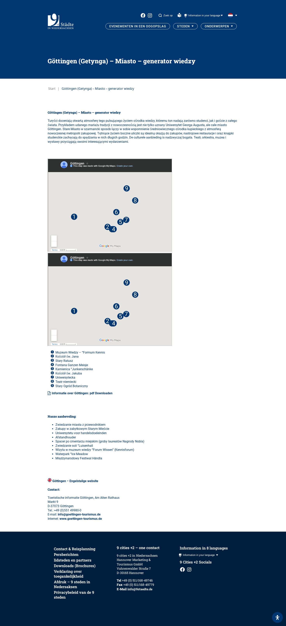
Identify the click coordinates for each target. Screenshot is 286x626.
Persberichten (66, 554)
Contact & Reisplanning (74, 548)
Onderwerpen (217, 26)
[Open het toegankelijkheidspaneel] (277, 617)
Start (51, 88)
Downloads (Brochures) (75, 565)
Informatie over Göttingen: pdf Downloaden (82, 393)
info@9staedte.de (139, 589)
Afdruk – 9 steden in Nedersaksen (72, 584)
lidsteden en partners (72, 560)
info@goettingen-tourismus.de (79, 514)
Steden (183, 26)
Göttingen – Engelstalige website (75, 481)
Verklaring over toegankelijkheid (68, 574)
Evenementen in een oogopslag (137, 26)
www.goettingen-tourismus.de (81, 519)
